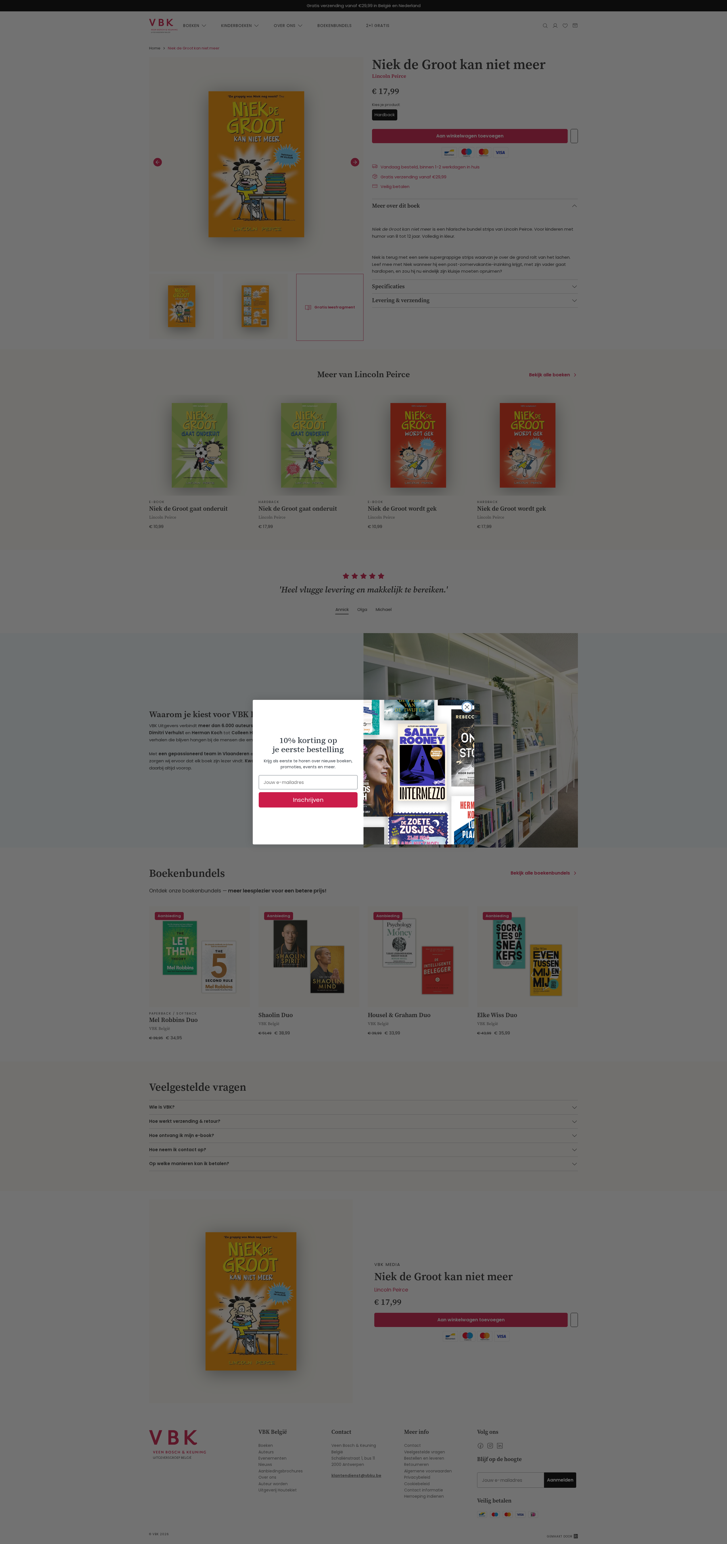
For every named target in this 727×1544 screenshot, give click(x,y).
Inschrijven (308, 800)
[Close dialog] (467, 707)
